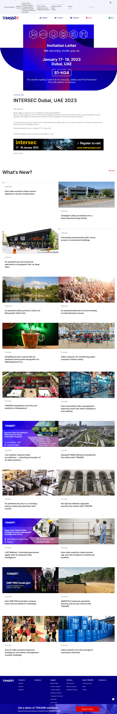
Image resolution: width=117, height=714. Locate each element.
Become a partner (42, 8)
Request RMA (26, 4)
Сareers (53, 9)
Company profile (56, 6)
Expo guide (25, 12)
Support (53, 680)
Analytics (20, 683)
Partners (70, 680)
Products (6, 7)
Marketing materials (28, 9)
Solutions (12, 7)
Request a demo (87, 709)
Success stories (18, 7)
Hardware (21, 689)
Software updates (27, 5)
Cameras (20, 686)
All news (112, 170)
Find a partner (41, 6)
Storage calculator (27, 7)
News (53, 8)
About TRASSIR (88, 680)
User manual (53, 702)
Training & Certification (29, 10)
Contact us (70, 7)
